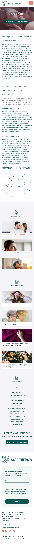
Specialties (12, 512)
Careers (16, 518)
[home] (15, 3)
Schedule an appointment (17, 442)
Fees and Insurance (8, 516)
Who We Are (17, 514)
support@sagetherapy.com (11, 527)
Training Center (7, 514)
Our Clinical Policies (9, 536)
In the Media (5, 520)
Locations (19, 516)
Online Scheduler (7, 518)
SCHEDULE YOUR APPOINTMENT (17, 21)
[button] (31, 3)
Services (4, 512)
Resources (20, 512)
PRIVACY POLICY (22, 536)
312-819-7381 (6, 524)
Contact (24, 518)
